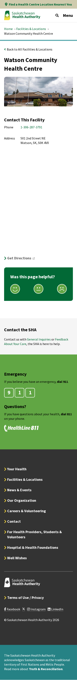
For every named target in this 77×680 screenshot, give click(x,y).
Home (8, 29)
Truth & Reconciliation (46, 669)
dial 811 (66, 414)
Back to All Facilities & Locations (29, 49)
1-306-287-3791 (31, 127)
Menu (68, 15)
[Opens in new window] (23, 609)
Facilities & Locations (31, 29)
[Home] (22, 15)
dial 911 (62, 382)
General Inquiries (39, 339)
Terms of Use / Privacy (25, 597)
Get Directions (22, 258)
